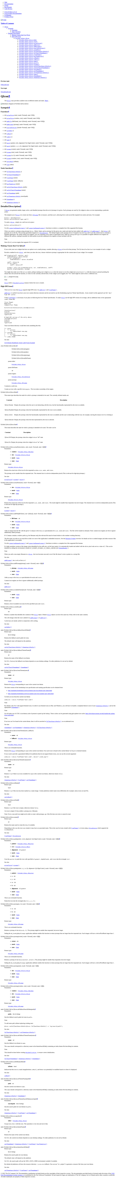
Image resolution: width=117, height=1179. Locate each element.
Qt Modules (7, 15)
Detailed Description (14, 33)
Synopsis (10, 28)
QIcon (6, 27)
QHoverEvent (5, 84)
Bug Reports (8, 7)
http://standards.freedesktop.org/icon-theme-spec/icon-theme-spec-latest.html (30, 690)
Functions (14, 30)
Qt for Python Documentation (13, 13)
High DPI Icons (16, 36)
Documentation (8, 4)
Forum (6, 5)
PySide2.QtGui (8, 17)
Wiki (5, 2)
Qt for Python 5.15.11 (10, 12)
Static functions (16, 32)
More (46, 100)
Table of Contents (7, 23)
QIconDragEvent (6, 92)
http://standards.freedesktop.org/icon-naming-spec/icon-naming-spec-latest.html (31, 693)
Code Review (8, 9)
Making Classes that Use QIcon (21, 35)
